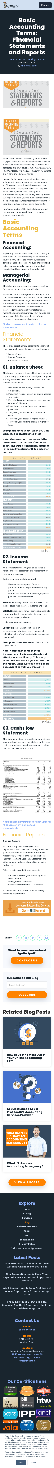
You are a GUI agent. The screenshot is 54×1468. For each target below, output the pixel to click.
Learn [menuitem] (27, 1235)
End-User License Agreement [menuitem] (27, 1248)
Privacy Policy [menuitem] (27, 1244)
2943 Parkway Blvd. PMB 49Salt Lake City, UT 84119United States (27, 1357)
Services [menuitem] (27, 1218)
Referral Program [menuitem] (27, 1226)
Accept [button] (21, 1462)
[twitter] (32, 938)
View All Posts (27, 1182)
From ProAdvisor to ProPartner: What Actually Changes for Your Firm (27, 1265)
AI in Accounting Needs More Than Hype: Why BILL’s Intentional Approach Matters (27, 1277)
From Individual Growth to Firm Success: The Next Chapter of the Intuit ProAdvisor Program (27, 1305)
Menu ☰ (45, 5)
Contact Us (27, 960)
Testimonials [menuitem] (27, 1239)
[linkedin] (26, 938)
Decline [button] (33, 1462)
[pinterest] (39, 938)
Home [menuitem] (27, 1209)
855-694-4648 (27, 1329)
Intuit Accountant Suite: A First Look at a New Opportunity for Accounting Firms (27, 1291)
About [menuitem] (27, 1231)
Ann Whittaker (29, 65)
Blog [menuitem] (27, 1222)
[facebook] (19, 938)
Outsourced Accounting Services (27, 59)
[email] (46, 938)
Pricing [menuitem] (27, 1213)
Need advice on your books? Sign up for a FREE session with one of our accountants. (27, 825)
